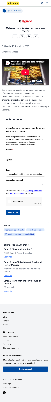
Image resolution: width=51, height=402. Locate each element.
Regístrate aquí (25, 369)
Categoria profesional (14, 180)
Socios (5, 324)
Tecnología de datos (35, 230)
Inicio (5, 317)
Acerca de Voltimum (11, 337)
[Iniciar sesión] (47, 3)
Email (8, 170)
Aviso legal (7, 384)
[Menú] (3, 3)
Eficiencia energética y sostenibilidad (19, 234)
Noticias (6, 321)
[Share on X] (22, 36)
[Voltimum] (13, 3)
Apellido (9, 160)
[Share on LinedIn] (29, 36)
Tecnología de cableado (14, 230)
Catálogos (7, 344)
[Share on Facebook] (15, 36)
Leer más (8, 257)
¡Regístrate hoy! (13, 212)
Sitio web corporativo (11, 348)
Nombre (9, 150)
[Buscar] (42, 3)
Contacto (6, 340)
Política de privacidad (16, 193)
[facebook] (4, 392)
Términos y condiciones (33, 191)
